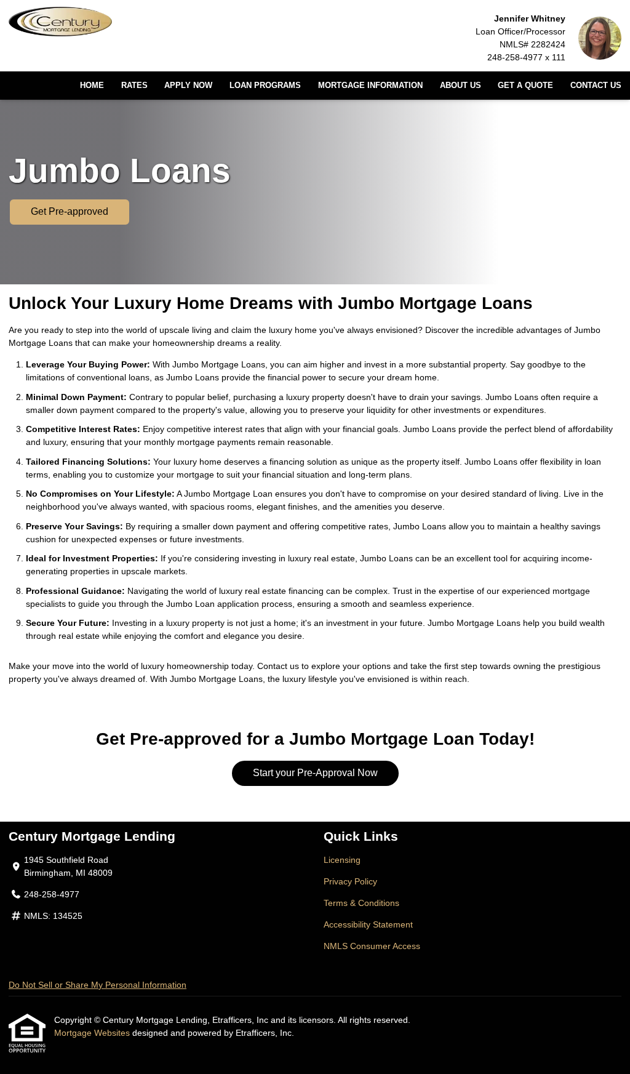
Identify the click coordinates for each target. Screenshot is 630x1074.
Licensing (342, 860)
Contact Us (595, 85)
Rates (134, 85)
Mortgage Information (370, 85)
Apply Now (188, 85)
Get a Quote (525, 85)
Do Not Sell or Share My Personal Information (97, 985)
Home (92, 85)
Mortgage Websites (93, 1033)
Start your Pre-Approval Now (315, 772)
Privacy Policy (350, 881)
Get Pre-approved (69, 211)
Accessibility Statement (368, 924)
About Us (460, 85)
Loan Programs (265, 85)
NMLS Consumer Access (372, 946)
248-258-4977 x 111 (526, 57)
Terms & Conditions (361, 903)
